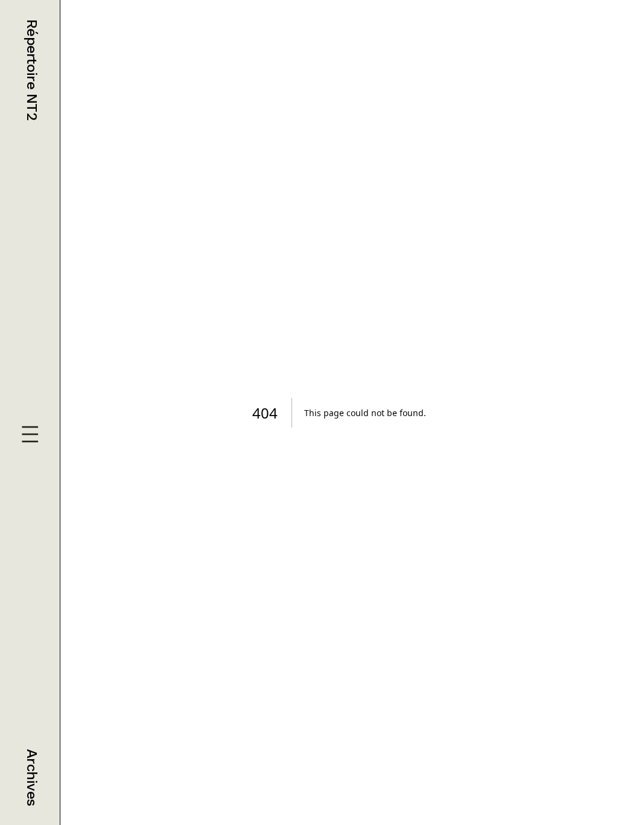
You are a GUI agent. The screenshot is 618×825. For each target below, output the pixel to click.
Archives (32, 777)
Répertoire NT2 (32, 69)
